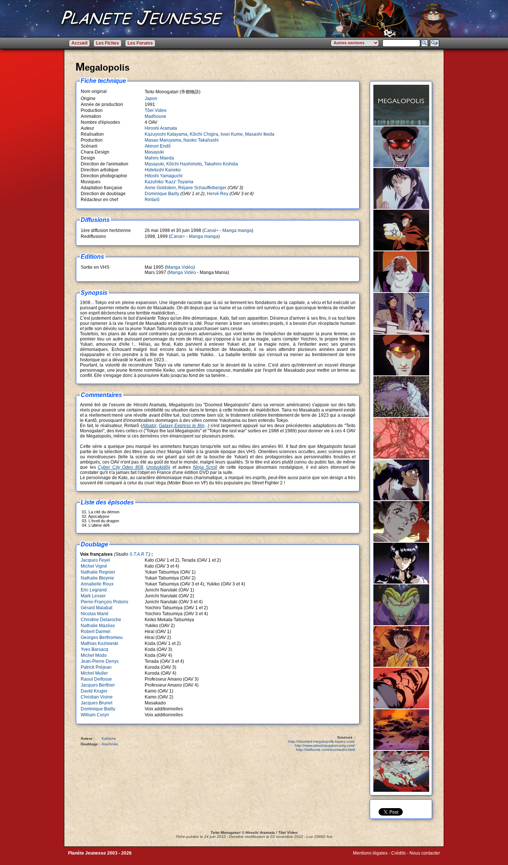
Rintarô (152, 199)
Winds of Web (367, 858)
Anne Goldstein (160, 187)
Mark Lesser (93, 595)
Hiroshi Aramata (161, 128)
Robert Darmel (95, 631)
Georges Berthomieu (102, 637)
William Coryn (95, 714)
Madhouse (155, 116)
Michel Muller (94, 673)
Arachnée (110, 744)
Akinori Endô (158, 146)
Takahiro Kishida (221, 164)
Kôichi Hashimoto (184, 164)
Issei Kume (232, 134)
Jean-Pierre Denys (100, 661)
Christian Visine (97, 697)
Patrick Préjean (96, 667)
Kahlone (109, 738)
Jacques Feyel (95, 560)
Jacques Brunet (96, 703)
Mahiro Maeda (159, 158)
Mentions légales (370, 853)
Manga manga (237, 230)
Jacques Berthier (98, 685)
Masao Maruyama (163, 140)
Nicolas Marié (95, 613)
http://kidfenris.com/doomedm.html (325, 750)
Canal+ (211, 230)
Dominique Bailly (162, 193)
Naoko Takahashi (201, 140)
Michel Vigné (94, 566)
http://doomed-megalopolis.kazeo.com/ (321, 741)
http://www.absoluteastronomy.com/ (325, 745)
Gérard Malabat (96, 607)
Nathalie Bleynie (97, 578)
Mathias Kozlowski (99, 643)
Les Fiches (107, 43)
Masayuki (154, 152)
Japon (151, 98)
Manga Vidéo (179, 267)
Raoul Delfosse (96, 679)
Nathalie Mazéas (98, 625)
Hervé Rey (217, 193)
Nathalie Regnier (98, 572)
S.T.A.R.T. (139, 554)
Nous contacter (424, 853)
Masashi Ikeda (259, 134)
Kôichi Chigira (204, 134)
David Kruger (94, 691)
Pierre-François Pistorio (104, 601)
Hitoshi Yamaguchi (164, 175)
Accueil (79, 43)
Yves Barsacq (94, 649)
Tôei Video (156, 110)
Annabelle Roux (97, 584)
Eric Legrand (94, 590)
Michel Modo (94, 655)
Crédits (398, 853)
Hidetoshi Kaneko (163, 169)
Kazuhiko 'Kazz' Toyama (169, 181)
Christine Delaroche (101, 619)
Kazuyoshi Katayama (166, 134)
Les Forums (140, 43)
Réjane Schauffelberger (202, 187)
